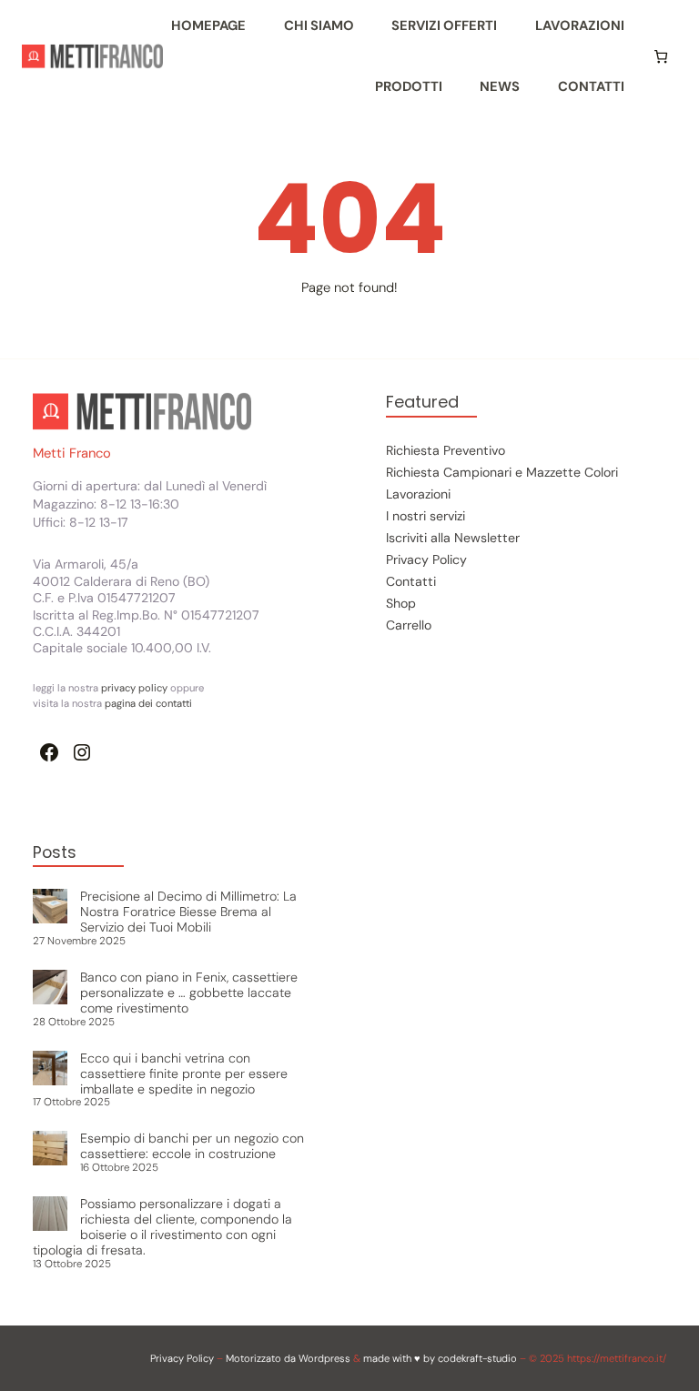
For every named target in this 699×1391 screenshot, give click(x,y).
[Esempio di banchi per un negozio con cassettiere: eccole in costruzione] (50, 1150)
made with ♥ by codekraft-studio (440, 1358)
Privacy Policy (182, 1358)
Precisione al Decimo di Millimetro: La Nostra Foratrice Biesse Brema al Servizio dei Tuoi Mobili (188, 911)
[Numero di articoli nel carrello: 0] (660, 56)
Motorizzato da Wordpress (288, 1358)
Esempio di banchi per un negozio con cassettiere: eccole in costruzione (192, 1146)
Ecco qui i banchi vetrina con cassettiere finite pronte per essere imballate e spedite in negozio (184, 1073)
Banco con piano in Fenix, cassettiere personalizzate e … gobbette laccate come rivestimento (189, 992)
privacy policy (135, 687)
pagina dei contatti (148, 703)
